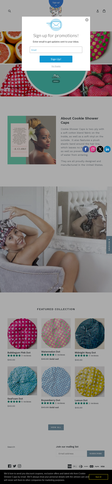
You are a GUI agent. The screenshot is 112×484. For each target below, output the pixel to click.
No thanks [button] (56, 66)
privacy (56, 81)
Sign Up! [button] (56, 59)
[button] (87, 19)
